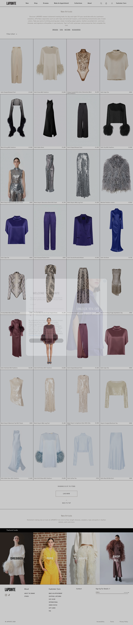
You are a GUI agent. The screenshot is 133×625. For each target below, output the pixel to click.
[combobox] (32, 311)
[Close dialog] (104, 276)
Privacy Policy (34, 331)
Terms (43, 331)
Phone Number (36, 307)
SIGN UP (46, 336)
